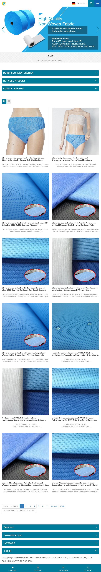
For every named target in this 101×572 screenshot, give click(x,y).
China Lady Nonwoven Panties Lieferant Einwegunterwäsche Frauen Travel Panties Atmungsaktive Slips (71, 159)
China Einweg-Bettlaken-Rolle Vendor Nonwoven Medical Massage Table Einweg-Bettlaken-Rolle (74, 224)
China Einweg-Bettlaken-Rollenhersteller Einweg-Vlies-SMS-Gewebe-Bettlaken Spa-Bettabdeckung (24, 289)
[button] (48, 49)
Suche (51, 61)
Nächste (54, 506)
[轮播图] (50, 29)
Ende (62, 506)
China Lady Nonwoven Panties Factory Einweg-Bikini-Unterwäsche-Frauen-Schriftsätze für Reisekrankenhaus (23, 159)
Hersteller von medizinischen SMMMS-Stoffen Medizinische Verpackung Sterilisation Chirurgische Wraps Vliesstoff (75, 354)
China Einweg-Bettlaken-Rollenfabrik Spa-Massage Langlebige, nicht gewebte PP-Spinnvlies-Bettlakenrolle (75, 289)
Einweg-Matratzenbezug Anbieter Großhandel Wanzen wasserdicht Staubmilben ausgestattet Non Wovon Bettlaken (25, 484)
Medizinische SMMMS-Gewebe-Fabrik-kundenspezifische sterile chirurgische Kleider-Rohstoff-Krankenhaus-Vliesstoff (23, 419)
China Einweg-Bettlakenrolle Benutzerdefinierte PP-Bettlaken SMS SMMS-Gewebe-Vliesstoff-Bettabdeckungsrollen (25, 224)
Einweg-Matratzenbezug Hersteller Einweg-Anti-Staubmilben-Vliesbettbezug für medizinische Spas (75, 484)
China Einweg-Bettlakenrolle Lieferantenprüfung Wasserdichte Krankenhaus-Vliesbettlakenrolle (24, 354)
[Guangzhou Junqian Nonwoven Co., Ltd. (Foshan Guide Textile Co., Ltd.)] (4, 4)
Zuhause (44, 61)
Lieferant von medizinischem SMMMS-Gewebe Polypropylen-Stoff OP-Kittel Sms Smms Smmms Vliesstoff (73, 419)
